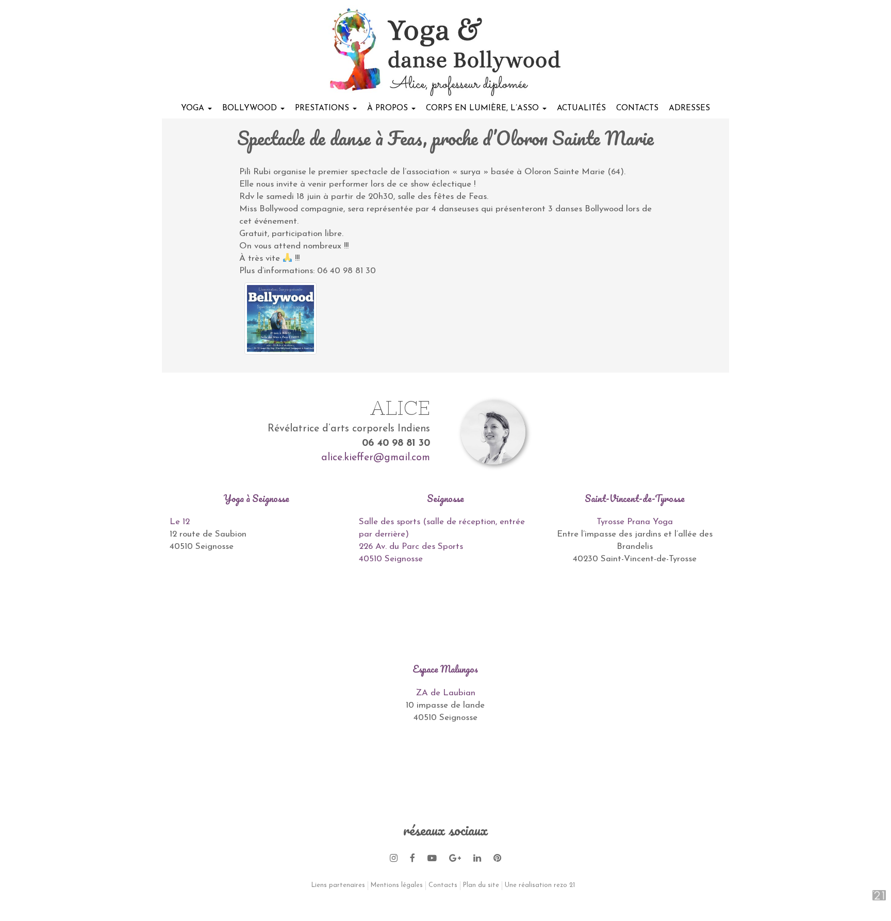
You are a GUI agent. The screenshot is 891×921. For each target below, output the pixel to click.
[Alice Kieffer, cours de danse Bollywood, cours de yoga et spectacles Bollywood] (445, 51)
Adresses (689, 108)
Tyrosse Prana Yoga (635, 521)
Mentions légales (397, 885)
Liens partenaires (338, 885)
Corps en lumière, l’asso (483, 108)
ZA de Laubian (445, 693)
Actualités (581, 108)
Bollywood (250, 108)
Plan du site (481, 885)
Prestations (323, 108)
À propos (388, 108)
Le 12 (180, 521)
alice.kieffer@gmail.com (375, 458)
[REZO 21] (868, 895)
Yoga (194, 108)
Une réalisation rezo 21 (540, 885)
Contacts (637, 108)
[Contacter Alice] (676, 432)
